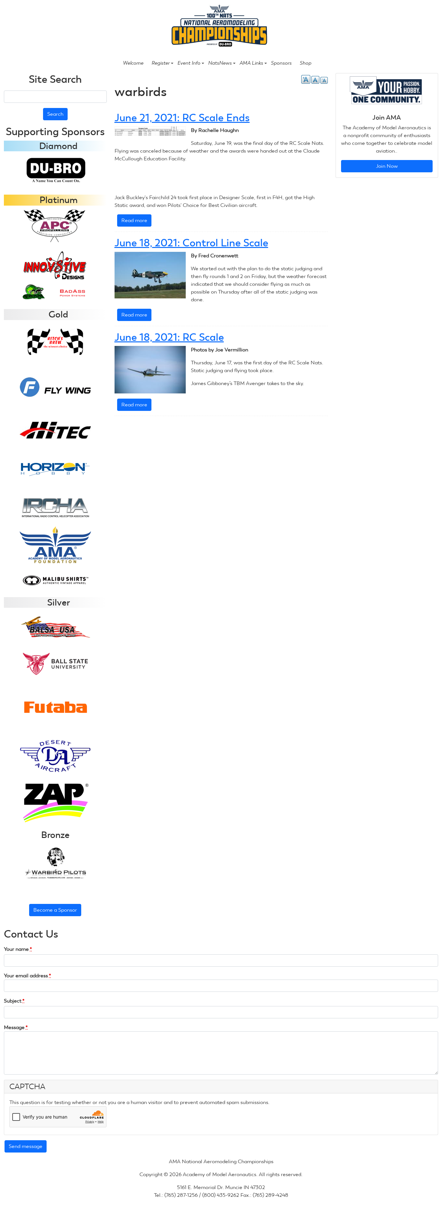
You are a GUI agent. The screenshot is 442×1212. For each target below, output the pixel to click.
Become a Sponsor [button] (55, 910)
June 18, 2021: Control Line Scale (191, 243)
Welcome (133, 63)
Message (16, 1027)
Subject (14, 1001)
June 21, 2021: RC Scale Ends (182, 118)
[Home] (218, 26)
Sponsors (281, 63)
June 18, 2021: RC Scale (169, 337)
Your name (18, 949)
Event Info (188, 63)
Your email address (27, 975)
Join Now (387, 166)
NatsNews (220, 63)
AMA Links (251, 63)
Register (160, 63)
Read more (136, 222)
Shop (305, 63)
